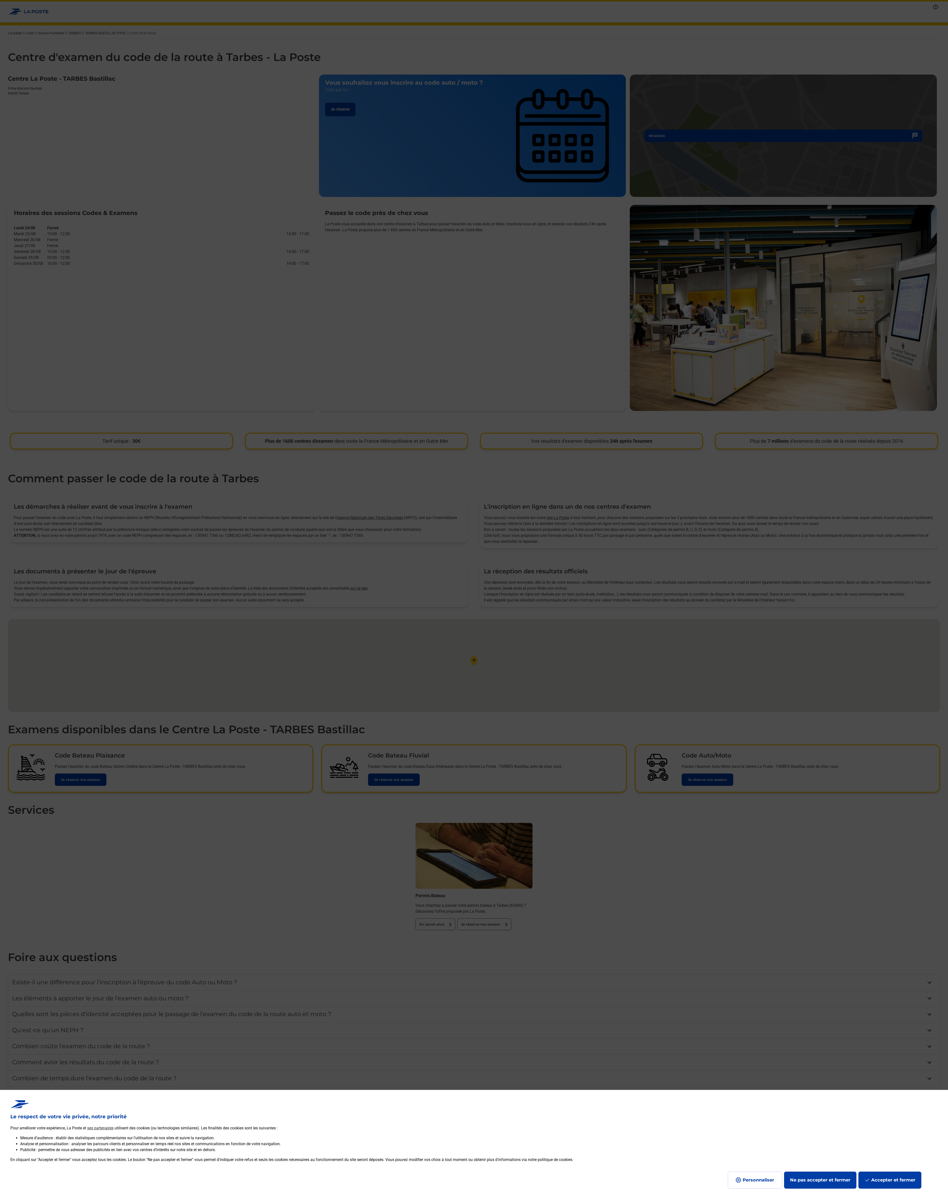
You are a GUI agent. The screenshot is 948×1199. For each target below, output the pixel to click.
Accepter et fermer (893, 1180)
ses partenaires (100, 1128)
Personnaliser (758, 1180)
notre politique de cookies (550, 1159)
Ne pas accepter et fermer (820, 1180)
